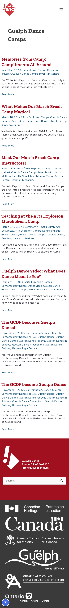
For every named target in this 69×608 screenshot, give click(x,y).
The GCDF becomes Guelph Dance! (28, 325)
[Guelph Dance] (9, 9)
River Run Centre (49, 74)
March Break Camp (22, 121)
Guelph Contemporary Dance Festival (31, 335)
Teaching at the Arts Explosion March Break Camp (32, 218)
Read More (7, 94)
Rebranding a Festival (25, 348)
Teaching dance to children (17, 238)
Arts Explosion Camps (32, 70)
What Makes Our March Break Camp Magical (31, 109)
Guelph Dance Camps (25, 74)
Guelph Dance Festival (32, 341)
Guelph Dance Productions (28, 344)
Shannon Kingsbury (22, 180)
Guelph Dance (9, 234)
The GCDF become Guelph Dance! (34, 384)
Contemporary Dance (14, 286)
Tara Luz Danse (55, 234)
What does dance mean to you (46, 289)
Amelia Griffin (47, 227)
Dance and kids (51, 231)
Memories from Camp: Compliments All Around (26, 61)
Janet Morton (46, 172)
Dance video (35, 286)
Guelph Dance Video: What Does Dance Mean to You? (33, 273)
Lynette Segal (20, 176)
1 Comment (29, 227)
